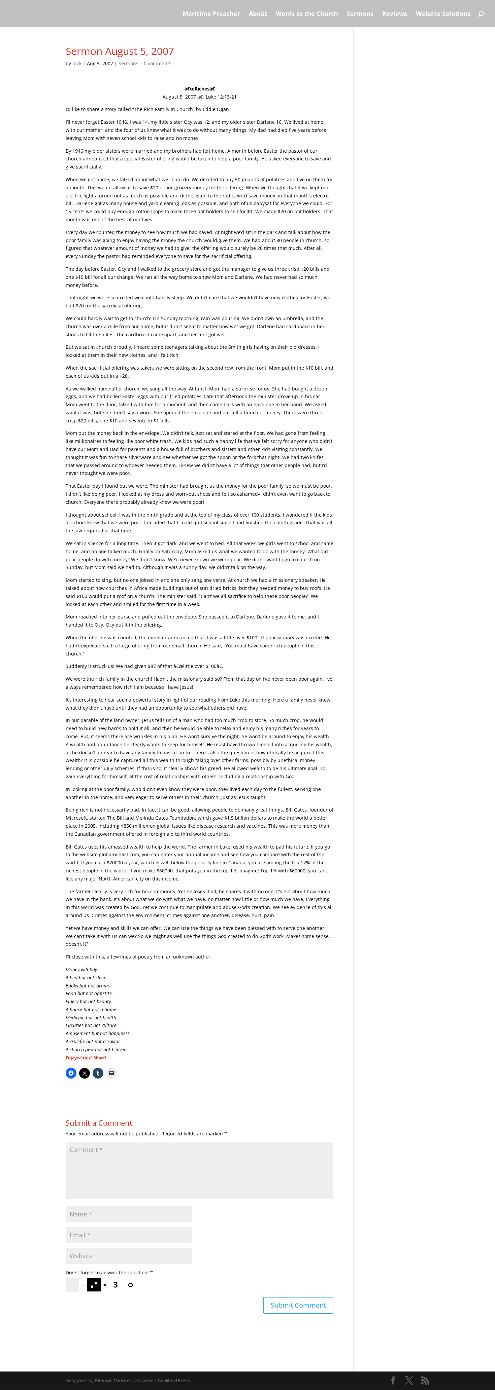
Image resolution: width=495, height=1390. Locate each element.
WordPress (177, 1380)
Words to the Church (307, 14)
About (258, 14)
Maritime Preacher (211, 14)
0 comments (157, 63)
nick (76, 63)
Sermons (360, 14)
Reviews (394, 14)
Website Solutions (443, 14)
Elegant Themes (113, 1380)
